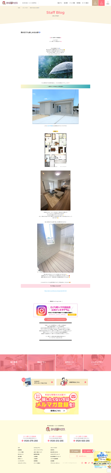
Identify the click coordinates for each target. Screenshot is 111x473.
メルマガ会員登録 (54, 458)
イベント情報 (72, 3)
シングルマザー (21, 461)
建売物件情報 (36, 454)
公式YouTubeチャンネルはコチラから (56, 319)
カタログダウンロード (55, 454)
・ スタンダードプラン (59, 6)
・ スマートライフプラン (59, 8)
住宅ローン (20, 458)
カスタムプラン (37, 447)
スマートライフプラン (38, 450)
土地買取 (35, 458)
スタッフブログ (25, 7)
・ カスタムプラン (58, 7)
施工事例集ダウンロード (56, 456)
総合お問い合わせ (54, 452)
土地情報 (35, 456)
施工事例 (66, 3)
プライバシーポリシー (55, 463)
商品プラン (60, 3)
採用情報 (35, 461)
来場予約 (52, 450)
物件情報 (78, 3)
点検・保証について (38, 452)
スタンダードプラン (22, 463)
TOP (19, 447)
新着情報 (20, 450)
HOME (19, 7)
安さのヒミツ (20, 454)
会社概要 (52, 461)
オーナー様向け (85, 3)
